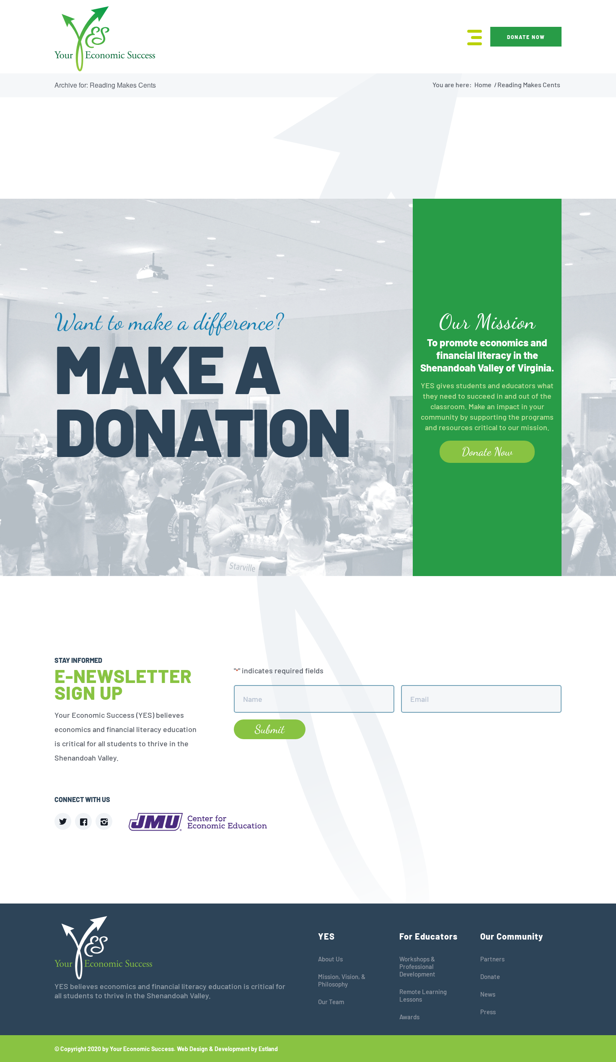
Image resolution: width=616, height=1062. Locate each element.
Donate (490, 976)
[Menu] (472, 36)
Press (488, 1011)
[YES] (104, 38)
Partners (492, 959)
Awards (409, 1016)
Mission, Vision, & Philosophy (341, 980)
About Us (330, 959)
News (487, 994)
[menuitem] (472, 36)
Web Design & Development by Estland (227, 1048)
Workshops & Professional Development (417, 966)
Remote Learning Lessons (423, 995)
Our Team (331, 1001)
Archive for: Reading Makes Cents (105, 85)
